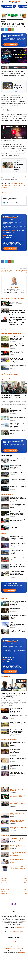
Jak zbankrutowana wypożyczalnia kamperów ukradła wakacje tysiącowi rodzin (18, 603)
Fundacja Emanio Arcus (20, 946)
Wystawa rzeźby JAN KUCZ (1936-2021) (6, 271)
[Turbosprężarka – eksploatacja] (5, 481)
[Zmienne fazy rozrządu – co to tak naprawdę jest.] (5, 488)
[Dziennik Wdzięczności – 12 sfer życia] (5, 767)
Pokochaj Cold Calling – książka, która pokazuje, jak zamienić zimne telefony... (18, 744)
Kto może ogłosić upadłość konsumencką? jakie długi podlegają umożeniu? (18, 861)
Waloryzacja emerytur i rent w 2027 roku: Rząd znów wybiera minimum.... (18, 410)
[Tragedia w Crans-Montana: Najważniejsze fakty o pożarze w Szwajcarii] (5, 552)
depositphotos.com (19, 927)
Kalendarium (20, 19)
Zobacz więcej (22, 952)
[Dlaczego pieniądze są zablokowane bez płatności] (5, 610)
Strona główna (4, 11)
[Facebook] (2, 29)
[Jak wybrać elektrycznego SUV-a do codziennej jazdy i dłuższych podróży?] (5, 506)
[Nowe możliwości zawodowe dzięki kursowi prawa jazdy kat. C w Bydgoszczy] (5, 789)
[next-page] (5, 329)
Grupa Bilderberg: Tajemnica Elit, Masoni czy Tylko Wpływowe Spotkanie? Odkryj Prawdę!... (17, 338)
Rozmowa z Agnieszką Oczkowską (21, 271)
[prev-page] (2, 329)
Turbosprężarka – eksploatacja (17, 479)
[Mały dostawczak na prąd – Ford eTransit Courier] (5, 527)
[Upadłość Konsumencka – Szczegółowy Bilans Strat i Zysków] (5, 847)
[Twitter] (6, 29)
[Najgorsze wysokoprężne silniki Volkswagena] (5, 460)
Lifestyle (3, 21)
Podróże (4, 598)
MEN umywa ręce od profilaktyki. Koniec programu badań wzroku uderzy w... (17, 432)
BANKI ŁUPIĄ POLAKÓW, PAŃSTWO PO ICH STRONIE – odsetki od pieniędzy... (18, 345)
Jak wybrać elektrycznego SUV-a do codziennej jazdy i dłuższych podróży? (17, 506)
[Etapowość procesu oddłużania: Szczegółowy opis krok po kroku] (5, 868)
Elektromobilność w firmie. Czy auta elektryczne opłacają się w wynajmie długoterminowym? (17, 513)
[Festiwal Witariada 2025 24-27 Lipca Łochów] (5, 717)
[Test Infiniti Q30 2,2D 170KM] (5, 474)
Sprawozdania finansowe (10, 948)
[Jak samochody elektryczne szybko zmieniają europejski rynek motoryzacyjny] (5, 499)
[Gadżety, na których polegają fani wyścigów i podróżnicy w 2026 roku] (5, 631)
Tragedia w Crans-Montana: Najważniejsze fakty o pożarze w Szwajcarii (17, 552)
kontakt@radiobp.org (18, 931)
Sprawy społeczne (7, 379)
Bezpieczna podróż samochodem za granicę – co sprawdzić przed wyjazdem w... (18, 617)
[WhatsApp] (12, 29)
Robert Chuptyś (7, 26)
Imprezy (4, 533)
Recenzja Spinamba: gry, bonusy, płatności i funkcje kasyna (16, 303)
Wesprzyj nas (11, 248)
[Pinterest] (9, 29)
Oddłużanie (11, 590)
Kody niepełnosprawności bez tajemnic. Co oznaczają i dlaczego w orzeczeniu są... (18, 417)
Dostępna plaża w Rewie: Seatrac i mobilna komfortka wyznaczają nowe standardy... (18, 425)
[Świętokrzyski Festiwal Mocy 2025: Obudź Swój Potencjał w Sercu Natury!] (5, 724)
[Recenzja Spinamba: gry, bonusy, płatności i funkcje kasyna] (5, 303)
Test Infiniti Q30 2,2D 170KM (16, 472)
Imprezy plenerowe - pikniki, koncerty (9, 374)
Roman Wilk (3, 698)
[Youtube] (16, 941)
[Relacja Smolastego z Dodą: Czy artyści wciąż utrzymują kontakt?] (5, 545)
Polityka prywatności (6, 946)
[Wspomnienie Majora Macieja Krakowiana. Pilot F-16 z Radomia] (5, 566)
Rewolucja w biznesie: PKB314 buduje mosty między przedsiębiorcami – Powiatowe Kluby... (13, 695)
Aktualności (11, 11)
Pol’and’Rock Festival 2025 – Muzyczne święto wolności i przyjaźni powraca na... (16, 710)
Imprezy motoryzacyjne (6, 373)
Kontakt (12, 946)
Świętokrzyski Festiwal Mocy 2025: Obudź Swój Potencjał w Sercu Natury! (18, 724)
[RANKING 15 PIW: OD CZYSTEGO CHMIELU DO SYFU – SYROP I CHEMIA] (5, 822)
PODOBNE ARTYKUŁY (6, 299)
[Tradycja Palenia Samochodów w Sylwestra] (5, 559)
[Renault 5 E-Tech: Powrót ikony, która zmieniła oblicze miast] (5, 520)
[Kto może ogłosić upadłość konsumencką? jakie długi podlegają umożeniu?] (5, 861)
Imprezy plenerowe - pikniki (12, 19)
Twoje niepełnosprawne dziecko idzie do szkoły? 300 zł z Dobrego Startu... (13, 396)
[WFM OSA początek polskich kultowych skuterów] (5, 467)
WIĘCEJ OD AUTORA (19, 299)
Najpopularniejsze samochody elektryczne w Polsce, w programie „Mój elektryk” (13, 185)
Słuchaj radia (11, 44)
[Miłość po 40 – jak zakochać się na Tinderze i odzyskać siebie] (5, 760)
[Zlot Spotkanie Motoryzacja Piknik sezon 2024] (5, 829)
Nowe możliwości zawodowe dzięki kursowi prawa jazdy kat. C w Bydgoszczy (18, 789)
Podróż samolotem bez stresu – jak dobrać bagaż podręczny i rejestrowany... (17, 624)
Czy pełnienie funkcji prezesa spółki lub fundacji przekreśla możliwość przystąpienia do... (18, 854)
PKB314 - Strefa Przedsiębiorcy (12, 334)
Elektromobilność (7, 494)
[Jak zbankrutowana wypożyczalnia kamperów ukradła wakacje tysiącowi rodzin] (5, 603)
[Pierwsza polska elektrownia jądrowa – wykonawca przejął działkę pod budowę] (5, 360)
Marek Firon (3, 399)
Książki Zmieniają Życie (9, 739)
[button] (2, 2)
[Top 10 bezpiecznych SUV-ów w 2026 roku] (5, 815)
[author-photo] (14, 285)
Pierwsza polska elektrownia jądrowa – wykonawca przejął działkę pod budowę (16, 360)
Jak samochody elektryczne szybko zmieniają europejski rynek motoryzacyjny (18, 499)
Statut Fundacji (20, 948)
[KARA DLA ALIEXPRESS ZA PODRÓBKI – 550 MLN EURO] (5, 353)
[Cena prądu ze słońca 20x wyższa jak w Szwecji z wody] (5, 367)
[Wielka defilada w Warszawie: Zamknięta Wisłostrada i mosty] (5, 538)
